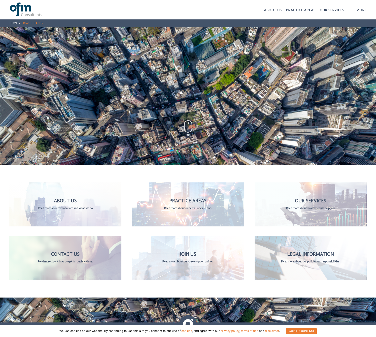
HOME (13, 23)
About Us (273, 10)
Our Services (332, 10)
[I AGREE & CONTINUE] (371, 331)
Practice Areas (300, 10)
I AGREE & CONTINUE (301, 330)
